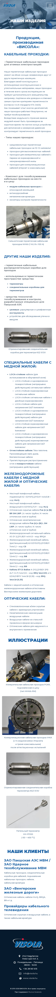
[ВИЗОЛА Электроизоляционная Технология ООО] (9, 5)
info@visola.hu (30, 973)
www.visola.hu (30, 978)
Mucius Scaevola (34, 992)
